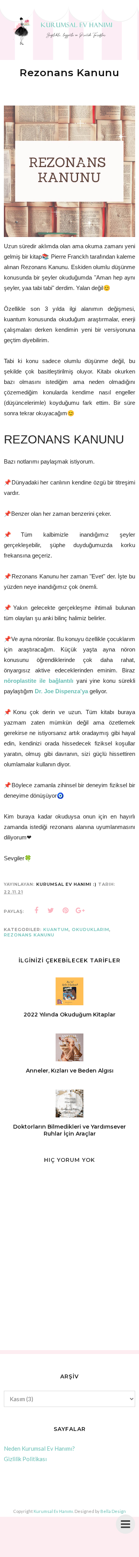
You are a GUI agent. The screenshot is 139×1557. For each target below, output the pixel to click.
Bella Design (113, 1511)
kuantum (56, 929)
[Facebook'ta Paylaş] (36, 910)
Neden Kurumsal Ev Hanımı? (39, 1448)
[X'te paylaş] (51, 910)
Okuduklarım (90, 929)
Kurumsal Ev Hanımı (53, 1511)
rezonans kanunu (29, 935)
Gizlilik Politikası (25, 1458)
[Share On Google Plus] (80, 910)
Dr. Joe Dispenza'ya (61, 691)
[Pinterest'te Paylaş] (65, 910)
